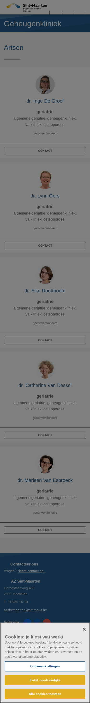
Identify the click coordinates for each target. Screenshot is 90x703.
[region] (45, 663)
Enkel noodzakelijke (45, 680)
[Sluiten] (84, 629)
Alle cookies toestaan (45, 694)
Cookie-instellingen (45, 666)
